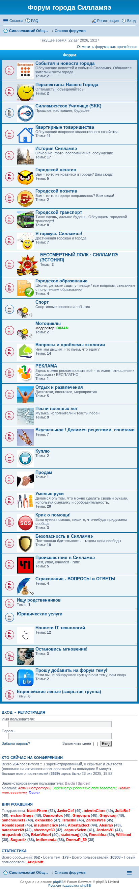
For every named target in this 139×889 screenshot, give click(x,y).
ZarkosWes (96, 820)
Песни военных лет (56, 408)
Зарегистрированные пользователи (84, 788)
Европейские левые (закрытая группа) (59, 691)
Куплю (42, 451)
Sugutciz (18, 840)
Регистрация (31, 712)
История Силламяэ (56, 148)
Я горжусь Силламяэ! (58, 233)
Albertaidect (78, 825)
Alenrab (106, 825)
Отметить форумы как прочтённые (107, 47)
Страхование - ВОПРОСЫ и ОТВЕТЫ (75, 578)
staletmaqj (70, 835)
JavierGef (65, 811)
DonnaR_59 (76, 840)
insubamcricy (46, 825)
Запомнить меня (77, 743)
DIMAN (62, 328)
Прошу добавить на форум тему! (71, 670)
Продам (43, 472)
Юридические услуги (39, 613)
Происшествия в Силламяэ (65, 557)
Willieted (123, 835)
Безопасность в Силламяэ (64, 536)
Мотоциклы (48, 323)
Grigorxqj (108, 815)
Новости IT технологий (60, 627)
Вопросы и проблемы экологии (70, 344)
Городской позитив (56, 191)
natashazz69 (13, 830)
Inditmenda (46, 840)
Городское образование (61, 280)
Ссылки (16, 21)
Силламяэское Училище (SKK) (68, 105)
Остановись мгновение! (61, 649)
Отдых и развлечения (59, 387)
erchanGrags (21, 815)
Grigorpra (81, 815)
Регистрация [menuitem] (108, 21)
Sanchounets (13, 820)
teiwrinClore (94, 811)
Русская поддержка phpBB (69, 885)
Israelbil (69, 820)
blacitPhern (37, 811)
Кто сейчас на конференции (32, 758)
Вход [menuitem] (131, 21)
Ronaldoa (97, 835)
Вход (7, 712)
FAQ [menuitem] (34, 21)
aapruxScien (75, 830)
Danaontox (53, 815)
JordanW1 (105, 830)
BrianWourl (41, 835)
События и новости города (64, 63)
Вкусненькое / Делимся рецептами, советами (85, 429)
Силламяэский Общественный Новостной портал (29, 872)
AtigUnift (35, 862)
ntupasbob (11, 835)
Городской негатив (55, 169)
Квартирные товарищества (64, 127)
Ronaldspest (13, 825)
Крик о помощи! (53, 514)
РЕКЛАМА (46, 366)
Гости (34, 793)
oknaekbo (44, 820)
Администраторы (34, 788)
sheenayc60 (44, 830)
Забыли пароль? (16, 743)
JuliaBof (122, 811)
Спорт (42, 302)
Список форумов (70, 872)
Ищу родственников (39, 600)
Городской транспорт (58, 212)
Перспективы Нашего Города (66, 84)
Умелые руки (49, 493)
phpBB (58, 882)
